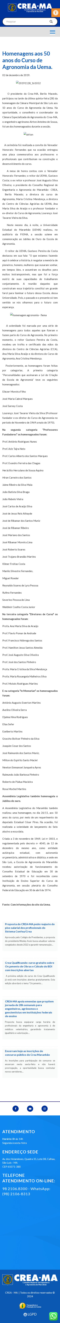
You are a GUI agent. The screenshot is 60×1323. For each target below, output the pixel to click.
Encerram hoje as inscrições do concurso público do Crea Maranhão (27, 1052)
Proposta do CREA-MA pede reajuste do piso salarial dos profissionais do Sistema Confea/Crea (30, 927)
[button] (55, 12)
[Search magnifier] (51, 22)
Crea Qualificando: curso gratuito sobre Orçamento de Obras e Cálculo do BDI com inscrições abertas (29, 966)
